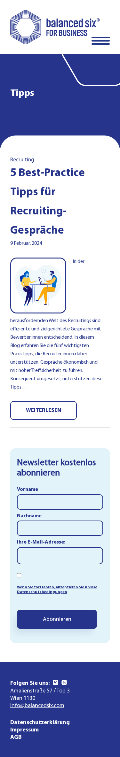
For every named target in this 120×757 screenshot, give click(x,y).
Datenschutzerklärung (40, 723)
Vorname (27, 489)
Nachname (29, 516)
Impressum (24, 730)
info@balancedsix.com (37, 706)
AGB (16, 737)
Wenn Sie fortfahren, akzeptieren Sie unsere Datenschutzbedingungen (57, 589)
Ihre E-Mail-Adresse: (41, 542)
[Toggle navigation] (101, 41)
